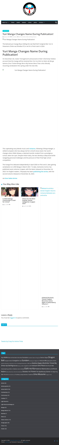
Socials (41, 22)
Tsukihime (30, 374)
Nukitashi (34, 365)
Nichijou (19, 365)
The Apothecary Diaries (43, 371)
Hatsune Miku (43, 360)
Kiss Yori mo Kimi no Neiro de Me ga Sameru (27, 36)
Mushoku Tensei (48, 363)
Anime (18, 22)
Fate (20, 360)
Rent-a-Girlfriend (52, 369)
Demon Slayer (44, 357)
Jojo (48, 360)
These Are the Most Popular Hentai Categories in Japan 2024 (28, 201)
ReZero (3, 372)
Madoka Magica (37, 363)
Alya (2, 357)
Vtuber (3, 428)
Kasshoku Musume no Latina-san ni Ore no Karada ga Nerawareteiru (14, 363)
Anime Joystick (4, 386)
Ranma (44, 369)
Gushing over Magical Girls (34, 360)
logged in (13, 318)
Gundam (25, 360)
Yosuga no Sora (49, 374)
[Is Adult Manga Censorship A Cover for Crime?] (10, 188)
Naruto (15, 365)
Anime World (4, 389)
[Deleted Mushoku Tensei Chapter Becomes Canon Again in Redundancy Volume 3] (49, 188)
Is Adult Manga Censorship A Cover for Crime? (9, 200)
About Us (4, 22)
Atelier (6, 357)
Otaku (29, 22)
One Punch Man (49, 365)
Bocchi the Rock (18, 357)
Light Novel (4, 401)
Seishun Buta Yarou (9, 371)
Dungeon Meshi (8, 360)
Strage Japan (4, 422)
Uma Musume (39, 374)
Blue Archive (11, 357)
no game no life (27, 365)
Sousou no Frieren (29, 371)
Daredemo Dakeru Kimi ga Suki (34, 357)
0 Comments (14, 36)
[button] (8, 22)
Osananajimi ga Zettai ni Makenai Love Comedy (12, 369)
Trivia (12, 22)
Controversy (4, 395)
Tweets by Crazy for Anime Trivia (12, 341)
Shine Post (16, 371)
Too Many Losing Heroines (21, 374)
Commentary (4, 392)
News (2, 416)
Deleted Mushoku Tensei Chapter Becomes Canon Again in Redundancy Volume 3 (49, 301)
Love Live (29, 363)
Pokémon (38, 369)
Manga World (5, 30)
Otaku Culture (4, 419)
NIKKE (22, 365)
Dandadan (25, 357)
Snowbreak (20, 371)
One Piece (41, 365)
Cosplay (3, 398)
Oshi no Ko (29, 368)
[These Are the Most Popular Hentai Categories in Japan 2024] (29, 188)
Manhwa (3, 413)
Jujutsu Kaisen (52, 360)
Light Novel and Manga (7, 404)
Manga (24, 22)
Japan (35, 22)
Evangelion (16, 360)
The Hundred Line (11, 374)
